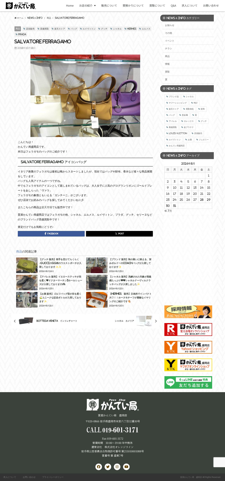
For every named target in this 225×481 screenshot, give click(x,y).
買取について (157, 5)
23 (167, 199)
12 (188, 187)
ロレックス (189, 121)
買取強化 (190, 109)
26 (188, 199)
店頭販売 (30, 29)
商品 (18, 29)
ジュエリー (204, 140)
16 (167, 193)
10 (174, 187)
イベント (169, 41)
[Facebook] (98, 467)
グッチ (104, 29)
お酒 (190, 140)
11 (181, 187)
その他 (168, 33)
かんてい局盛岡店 (177, 146)
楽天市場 (47, 207)
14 (201, 187)
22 (208, 193)
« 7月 (168, 211)
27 (195, 199)
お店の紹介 (85, 5)
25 (181, 199)
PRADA (22, 34)
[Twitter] (108, 467)
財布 (203, 109)
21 (201, 193)
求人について (189, 5)
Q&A (173, 5)
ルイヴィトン (89, 29)
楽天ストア (59, 29)
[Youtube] (126, 467)
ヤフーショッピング (178, 103)
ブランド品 (174, 97)
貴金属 (185, 115)
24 (174, 199)
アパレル (173, 121)
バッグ (74, 29)
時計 (196, 103)
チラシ (168, 48)
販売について (109, 5)
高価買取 (44, 29)
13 (195, 187)
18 (181, 193)
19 (188, 193)
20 (195, 193)
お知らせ (169, 25)
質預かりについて (133, 5)
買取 (167, 72)
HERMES (131, 29)
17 (174, 193)
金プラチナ (189, 127)
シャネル (117, 29)
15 (208, 187)
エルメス (146, 29)
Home (70, 5)
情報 (167, 64)
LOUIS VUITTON (178, 133)
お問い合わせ (211, 5)
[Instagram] (117, 467)
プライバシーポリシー (53, 477)
